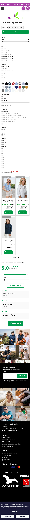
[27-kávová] (19, 83)
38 (4, 157)
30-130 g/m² (7, 106)
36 (4, 155)
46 (4, 165)
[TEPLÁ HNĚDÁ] (26, 87)
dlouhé (5, 96)
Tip (5, 52)
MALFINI (6, 66)
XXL (5, 151)
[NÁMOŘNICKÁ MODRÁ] (16, 87)
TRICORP (6, 77)
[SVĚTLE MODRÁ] (6, 90)
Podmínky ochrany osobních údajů (9, 440)
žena (5, 129)
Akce (5, 48)
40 (4, 159)
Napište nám (4, 435)
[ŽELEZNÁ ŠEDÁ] (23, 90)
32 (4, 168)
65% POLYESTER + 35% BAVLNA (11, 122)
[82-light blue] (23, 83)
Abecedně (21, 27)
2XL (5, 153)
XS (4, 140)
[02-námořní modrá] (9, 83)
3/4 (5, 100)
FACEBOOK (6, 457)
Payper (5, 73)
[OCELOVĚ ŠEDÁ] (3, 90)
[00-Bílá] (3, 83)
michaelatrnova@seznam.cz (10, 453)
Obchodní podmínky (6, 437)
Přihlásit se (22, 375)
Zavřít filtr (16, 32)
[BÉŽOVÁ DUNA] (16, 90)
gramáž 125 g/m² (8, 58)
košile (5, 135)
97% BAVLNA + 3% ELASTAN (10, 113)
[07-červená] (13, 83)
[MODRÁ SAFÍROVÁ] (9, 90)
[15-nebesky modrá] (16, 83)
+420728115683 (7, 455)
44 (4, 163)
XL (4, 149)
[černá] (26, 83)
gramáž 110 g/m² (8, 61)
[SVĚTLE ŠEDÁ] (19, 90)
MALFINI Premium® (8, 69)
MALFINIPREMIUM (8, 71)
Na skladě (6, 46)
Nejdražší (16, 27)
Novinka (6, 50)
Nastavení (15, 511)
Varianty (9, 212)
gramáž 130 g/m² (8, 54)
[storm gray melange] (6, 87)
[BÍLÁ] (13, 87)
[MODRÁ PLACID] (13, 90)
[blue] (3, 87)
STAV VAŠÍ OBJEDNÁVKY (7, 446)
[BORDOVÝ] (19, 87)
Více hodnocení (15, 323)
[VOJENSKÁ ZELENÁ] (23, 87)
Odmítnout (8, 516)
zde (16, 508)
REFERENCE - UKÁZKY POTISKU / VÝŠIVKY (11, 444)
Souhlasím (22, 516)
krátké (5, 98)
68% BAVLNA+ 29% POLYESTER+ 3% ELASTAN (14, 117)
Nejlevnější (11, 27)
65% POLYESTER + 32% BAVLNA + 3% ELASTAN (14, 124)
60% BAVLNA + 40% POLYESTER (11, 119)
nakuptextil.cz (7, 460)
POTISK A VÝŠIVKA (6, 442)
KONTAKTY (4, 426)
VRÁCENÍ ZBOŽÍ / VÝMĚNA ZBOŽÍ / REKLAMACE (13, 428)
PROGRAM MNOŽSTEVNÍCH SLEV (9, 431)
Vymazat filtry (15, 171)
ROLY (5, 75)
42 (4, 161)
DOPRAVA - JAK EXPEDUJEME (9, 433)
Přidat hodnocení (15, 286)
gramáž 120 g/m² (8, 56)
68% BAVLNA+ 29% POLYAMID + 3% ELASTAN (14, 115)
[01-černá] (6, 83)
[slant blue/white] (9, 87)
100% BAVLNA (7, 111)
